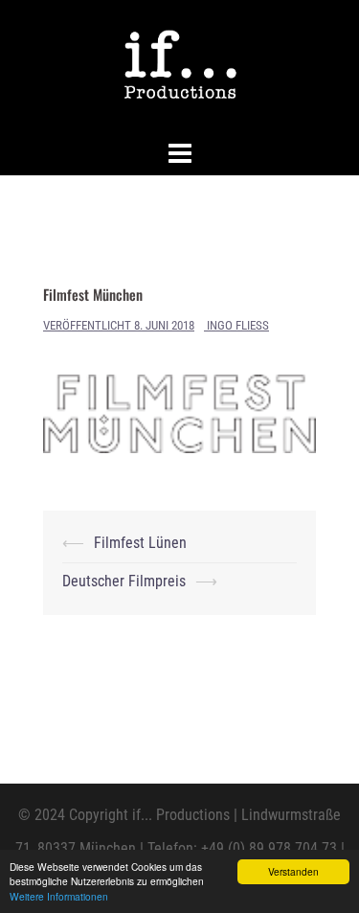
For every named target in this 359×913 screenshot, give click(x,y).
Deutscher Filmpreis (124, 581)
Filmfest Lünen (140, 543)
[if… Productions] (179, 66)
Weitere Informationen (59, 896)
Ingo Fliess (238, 325)
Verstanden (293, 871)
